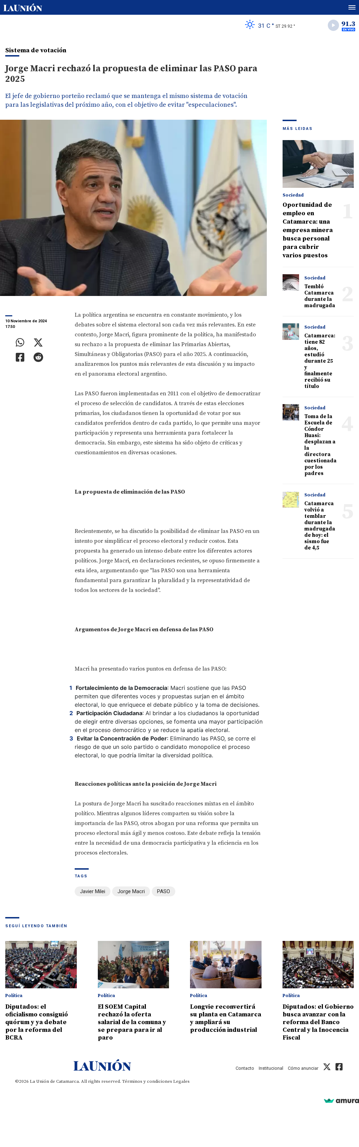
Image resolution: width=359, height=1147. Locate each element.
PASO (163, 891)
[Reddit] (38, 357)
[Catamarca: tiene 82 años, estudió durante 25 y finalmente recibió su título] (291, 331)
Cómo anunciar (303, 1068)
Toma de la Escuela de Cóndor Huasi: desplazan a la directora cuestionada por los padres (320, 445)
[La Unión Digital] (23, 7)
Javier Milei (92, 891)
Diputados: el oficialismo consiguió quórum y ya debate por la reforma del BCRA (36, 1022)
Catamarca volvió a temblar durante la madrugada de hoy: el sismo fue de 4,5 (319, 525)
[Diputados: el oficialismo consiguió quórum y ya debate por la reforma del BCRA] (41, 965)
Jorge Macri (131, 891)
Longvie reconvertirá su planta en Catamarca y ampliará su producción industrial (225, 1018)
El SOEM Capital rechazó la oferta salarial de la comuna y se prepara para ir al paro (132, 1022)
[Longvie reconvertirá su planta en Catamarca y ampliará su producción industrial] (226, 965)
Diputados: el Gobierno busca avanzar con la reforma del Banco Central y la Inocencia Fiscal (318, 1022)
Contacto (245, 1068)
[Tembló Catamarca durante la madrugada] (291, 282)
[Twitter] (38, 342)
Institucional (271, 1068)
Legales (181, 1081)
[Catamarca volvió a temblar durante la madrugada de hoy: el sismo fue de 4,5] (291, 499)
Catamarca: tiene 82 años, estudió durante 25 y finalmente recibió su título (319, 361)
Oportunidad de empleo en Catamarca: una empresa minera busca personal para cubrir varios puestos (308, 230)
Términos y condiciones (147, 1081)
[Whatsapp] (20, 342)
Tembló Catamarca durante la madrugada (319, 296)
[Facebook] (20, 357)
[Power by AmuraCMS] (341, 1100)
